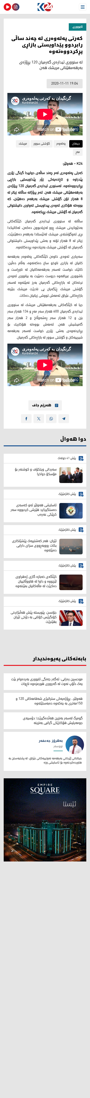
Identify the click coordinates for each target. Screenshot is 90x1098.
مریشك (23, 144)
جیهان (76, 144)
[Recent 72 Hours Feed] (15, 7)
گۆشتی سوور (41, 144)
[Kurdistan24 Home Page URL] (45, 7)
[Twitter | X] (38, 418)
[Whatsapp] (51, 418)
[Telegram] (63, 418)
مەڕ (78, 152)
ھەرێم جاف (41, 405)
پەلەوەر (61, 144)
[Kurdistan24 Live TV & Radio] (7, 7)
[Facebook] (26, 418)
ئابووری (77, 27)
